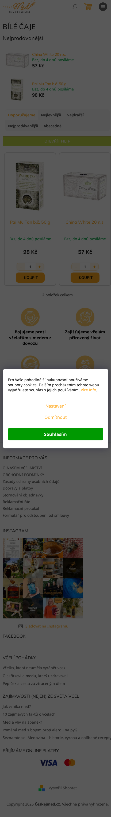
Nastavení (55, 406)
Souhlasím (55, 434)
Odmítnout (55, 417)
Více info (88, 389)
